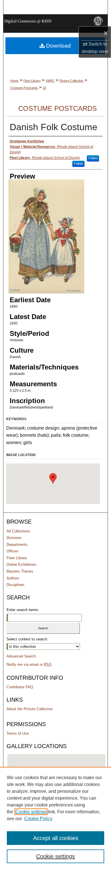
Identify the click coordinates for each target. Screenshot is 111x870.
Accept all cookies (55, 838)
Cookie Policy (38, 818)
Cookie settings (31, 811)
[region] (55, 818)
